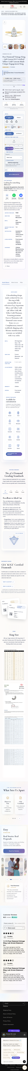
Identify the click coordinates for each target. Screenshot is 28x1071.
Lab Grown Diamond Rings (8, 1052)
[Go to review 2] (12, 879)
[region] (14, 804)
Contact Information (8, 1024)
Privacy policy (20, 1064)
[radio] (7, 127)
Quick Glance (5, 282)
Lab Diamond (18, 133)
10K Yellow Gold (7, 121)
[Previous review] (7, 879)
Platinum (19, 117)
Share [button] (8, 266)
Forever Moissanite (9, 134)
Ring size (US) (9, 152)
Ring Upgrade (14, 1055)
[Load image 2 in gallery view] (10, 46)
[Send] (24, 1061)
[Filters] (4, 927)
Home (2, 11)
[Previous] (8, 818)
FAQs (21, 282)
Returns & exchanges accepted (13, 92)
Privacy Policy (6, 1021)
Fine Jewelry (5, 1055)
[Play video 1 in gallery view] (16, 46)
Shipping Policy (7, 1010)
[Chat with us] (24, 1067)
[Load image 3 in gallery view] (21, 46)
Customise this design (12, 454)
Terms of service (10, 1067)
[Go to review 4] (15, 879)
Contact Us (16, 1057)
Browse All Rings (6, 1057)
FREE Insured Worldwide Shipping (13, 96)
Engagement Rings (7, 1049)
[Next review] (20, 879)
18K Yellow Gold (16, 121)
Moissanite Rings (20, 1052)
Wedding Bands (17, 1049)
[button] (3, 7)
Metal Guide (14, 282)
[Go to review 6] (17, 879)
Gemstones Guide (19, 148)
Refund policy (12, 1064)
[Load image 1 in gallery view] (4, 46)
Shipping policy (19, 1067)
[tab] (5, 491)
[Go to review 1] (10, 879)
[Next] (20, 818)
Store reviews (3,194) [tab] (20, 923)
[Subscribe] (23, 1003)
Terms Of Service (7, 1017)
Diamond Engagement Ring (11, 11)
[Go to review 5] (16, 879)
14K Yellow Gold (11, 121)
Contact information (15, 1069)
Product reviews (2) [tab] (8, 923)
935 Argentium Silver (9, 118)
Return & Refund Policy (9, 1013)
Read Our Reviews (14, 851)
